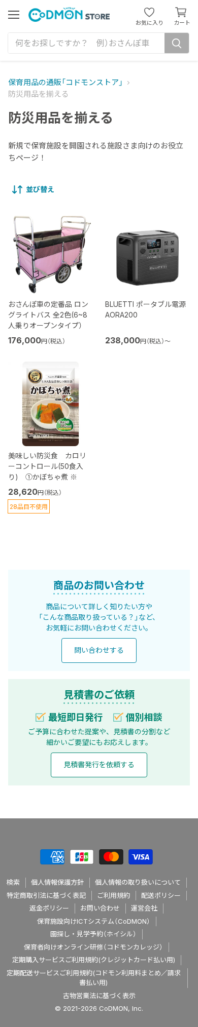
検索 (13, 882)
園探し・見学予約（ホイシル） (93, 934)
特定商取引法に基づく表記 (46, 895)
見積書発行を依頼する (99, 764)
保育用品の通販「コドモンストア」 (65, 82)
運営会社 (144, 908)
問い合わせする (99, 650)
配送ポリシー (161, 895)
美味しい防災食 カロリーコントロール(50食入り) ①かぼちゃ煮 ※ (47, 466)
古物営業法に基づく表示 (99, 996)
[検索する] (176, 43)
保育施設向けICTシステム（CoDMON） (93, 921)
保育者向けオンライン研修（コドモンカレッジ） (93, 947)
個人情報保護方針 (57, 882)
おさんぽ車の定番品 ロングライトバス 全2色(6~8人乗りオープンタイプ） (48, 315)
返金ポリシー (49, 908)
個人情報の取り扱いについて (138, 882)
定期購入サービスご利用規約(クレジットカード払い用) (93, 960)
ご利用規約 (113, 895)
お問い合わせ (100, 908)
